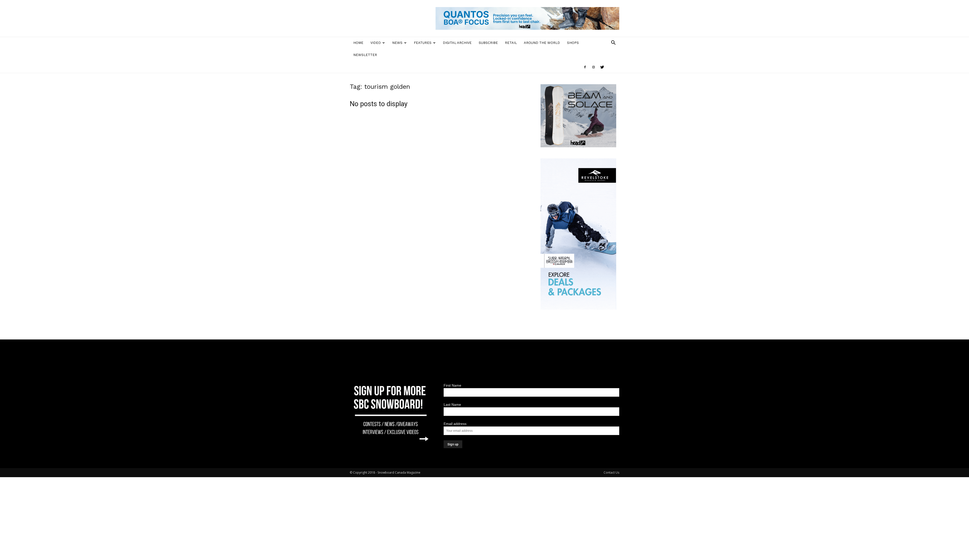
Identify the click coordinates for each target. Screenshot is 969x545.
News (397, 43)
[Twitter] (602, 67)
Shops (573, 43)
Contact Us (611, 472)
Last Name (452, 405)
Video (375, 43)
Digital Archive (457, 43)
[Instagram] (593, 67)
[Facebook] (585, 67)
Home (358, 43)
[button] (613, 43)
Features (423, 43)
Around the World (542, 43)
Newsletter (365, 55)
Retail (511, 43)
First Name (452, 385)
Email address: (455, 424)
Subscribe (488, 43)
